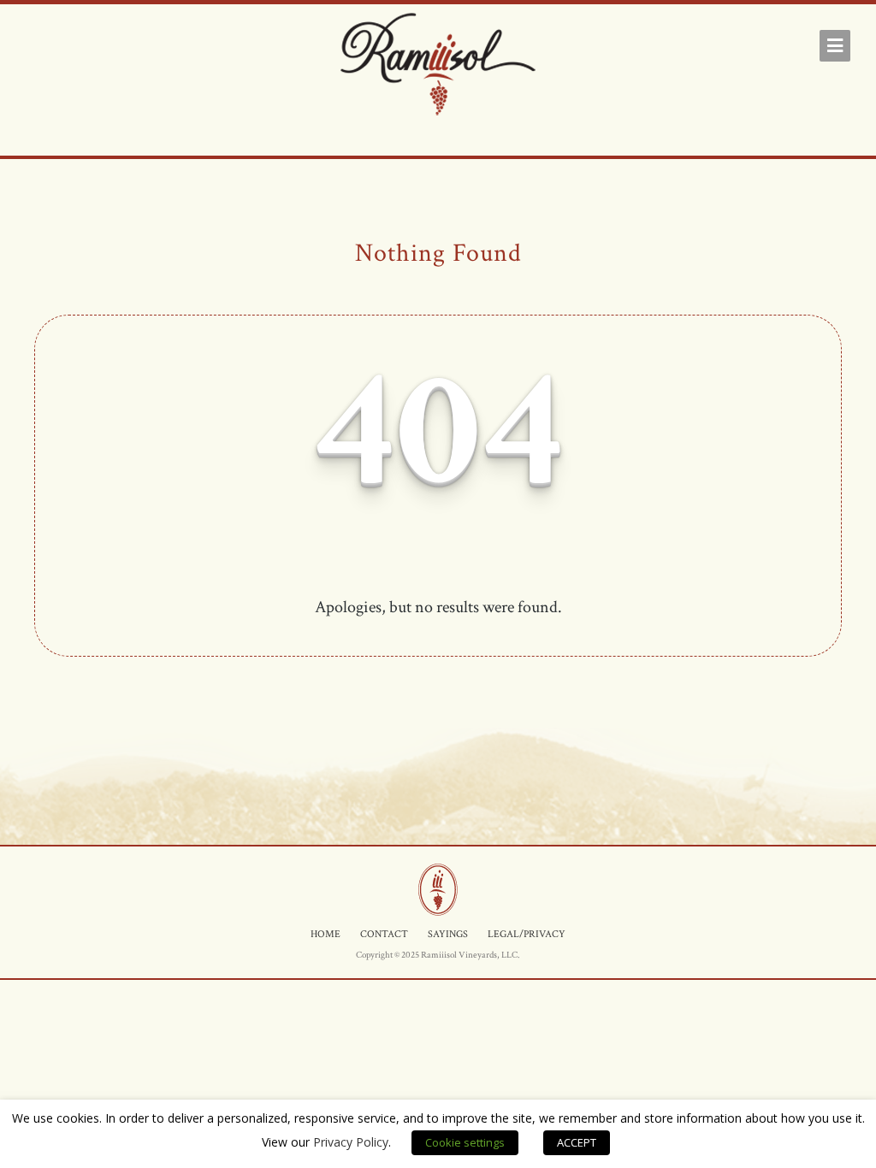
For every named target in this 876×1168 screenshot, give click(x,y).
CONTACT (384, 934)
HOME (325, 934)
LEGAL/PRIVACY (526, 934)
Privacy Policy (350, 1142)
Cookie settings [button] (465, 1142)
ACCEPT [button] (576, 1142)
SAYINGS (448, 934)
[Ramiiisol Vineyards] (438, 67)
